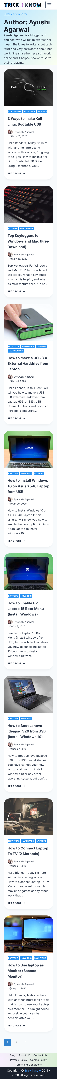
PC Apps (42, 111)
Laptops (41, 346)
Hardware (28, 346)
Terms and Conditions (28, 1064)
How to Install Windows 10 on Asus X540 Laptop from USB (28, 486)
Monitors (40, 958)
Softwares (15, 111)
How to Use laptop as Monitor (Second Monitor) (26, 970)
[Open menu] (49, 4)
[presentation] (28, 87)
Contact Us (40, 1055)
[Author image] (10, 131)
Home (7, 14)
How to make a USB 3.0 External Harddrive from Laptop (28, 363)
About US (24, 1055)
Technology (15, 351)
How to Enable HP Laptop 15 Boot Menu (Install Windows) (26, 608)
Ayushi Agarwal (25, 132)
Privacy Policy (18, 1059)
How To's (29, 111)
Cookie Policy (38, 1059)
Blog (12, 1055)
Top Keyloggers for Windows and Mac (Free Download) (28, 241)
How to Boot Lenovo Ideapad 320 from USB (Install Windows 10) (27, 731)
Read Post (16, 173)
